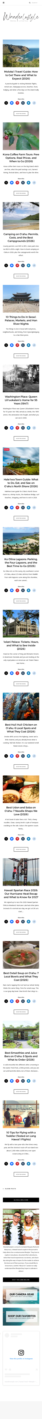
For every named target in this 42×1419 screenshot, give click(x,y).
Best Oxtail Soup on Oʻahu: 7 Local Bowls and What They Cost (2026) (21, 977)
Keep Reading (21, 113)
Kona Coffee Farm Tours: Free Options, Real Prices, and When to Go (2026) (21, 158)
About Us (22, 1266)
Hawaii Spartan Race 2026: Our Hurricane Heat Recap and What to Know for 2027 (21, 894)
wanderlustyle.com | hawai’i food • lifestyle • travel (22, 1382)
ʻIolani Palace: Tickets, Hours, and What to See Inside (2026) (21, 645)
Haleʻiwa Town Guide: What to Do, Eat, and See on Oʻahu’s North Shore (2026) (21, 483)
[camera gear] (21, 1303)
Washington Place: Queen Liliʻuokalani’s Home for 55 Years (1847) (21, 400)
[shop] (21, 1325)
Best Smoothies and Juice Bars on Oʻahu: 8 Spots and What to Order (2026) (21, 1056)
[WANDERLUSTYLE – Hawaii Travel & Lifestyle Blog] (21, 17)
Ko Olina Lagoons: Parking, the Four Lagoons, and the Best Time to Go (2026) (21, 563)
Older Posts (10, 1188)
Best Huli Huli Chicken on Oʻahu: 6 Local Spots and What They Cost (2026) (21, 728)
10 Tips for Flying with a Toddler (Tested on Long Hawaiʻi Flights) (21, 1136)
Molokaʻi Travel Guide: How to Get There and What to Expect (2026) (21, 75)
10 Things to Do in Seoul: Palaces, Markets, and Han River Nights (21, 320)
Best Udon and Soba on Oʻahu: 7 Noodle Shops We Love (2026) (21, 811)
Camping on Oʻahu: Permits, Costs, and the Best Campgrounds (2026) (21, 238)
